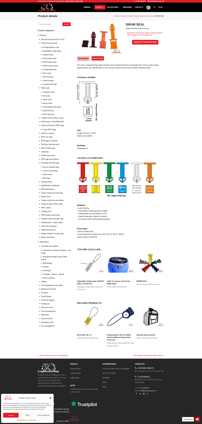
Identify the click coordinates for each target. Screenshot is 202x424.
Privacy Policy (32, 420)
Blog (104, 387)
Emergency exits (47, 322)
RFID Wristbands (47, 189)
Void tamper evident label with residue (148, 356)
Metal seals (45, 88)
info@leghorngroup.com (157, 1)
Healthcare (45, 304)
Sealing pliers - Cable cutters (52, 222)
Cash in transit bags (50, 171)
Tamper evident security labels (52, 200)
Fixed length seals (49, 58)
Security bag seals (49, 69)
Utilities (44, 282)
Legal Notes (74, 378)
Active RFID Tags (49, 130)
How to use (98, 58)
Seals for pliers (48, 111)
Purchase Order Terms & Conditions (116, 369)
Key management (47, 326)
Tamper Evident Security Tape (52, 219)
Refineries (45, 315)
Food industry (46, 296)
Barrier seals (47, 103)
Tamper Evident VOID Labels (52, 204)
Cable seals (47, 99)
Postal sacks (47, 174)
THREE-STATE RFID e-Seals (52, 118)
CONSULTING (79, 1)
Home (117, 16)
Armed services (47, 318)
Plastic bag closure (48, 155)
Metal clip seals (48, 114)
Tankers (46, 267)
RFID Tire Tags (46, 137)
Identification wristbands (50, 185)
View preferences (44, 415)
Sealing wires (46, 211)
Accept (10, 415)
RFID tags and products (50, 159)
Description (83, 58)
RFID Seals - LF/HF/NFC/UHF (52, 122)
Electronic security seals (50, 144)
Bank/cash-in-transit (48, 289)
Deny (27, 415)
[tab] (83, 58)
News (105, 382)
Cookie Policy (75, 373)
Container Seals (49, 92)
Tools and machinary (49, 226)
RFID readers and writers (50, 215)
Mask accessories (47, 237)
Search (66, 24)
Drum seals (149, 16)
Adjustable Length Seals (52, 51)
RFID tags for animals (49, 141)
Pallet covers (46, 196)
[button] (50, 398)
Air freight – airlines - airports (53, 274)
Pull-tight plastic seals (51, 47)
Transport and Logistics (49, 246)
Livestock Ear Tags (50, 84)
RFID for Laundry (47, 133)
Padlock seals (48, 55)
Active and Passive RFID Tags (52, 125)
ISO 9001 (106, 378)
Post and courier (47, 307)
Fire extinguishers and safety (52, 285)
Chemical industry (48, 300)
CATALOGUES (69, 1)
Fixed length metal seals (52, 107)
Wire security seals (48, 148)
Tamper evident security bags (52, 193)
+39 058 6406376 (140, 1)
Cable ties (45, 152)
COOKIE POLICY (22, 420)
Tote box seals (48, 77)
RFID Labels (46, 208)
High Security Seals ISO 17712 (52, 39)
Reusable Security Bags (50, 163)
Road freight (47, 263)
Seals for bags (48, 80)
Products (124, 16)
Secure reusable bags (51, 167)
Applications (44, 242)
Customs (44, 293)
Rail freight (47, 270)
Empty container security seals (52, 233)
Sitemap (59, 421)
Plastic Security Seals (136, 16)
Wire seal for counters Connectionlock (53, 356)
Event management (48, 311)
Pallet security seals (50, 66)
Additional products (48, 230)
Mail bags (46, 178)
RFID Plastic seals (50, 62)
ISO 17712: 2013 (109, 373)
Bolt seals (46, 96)
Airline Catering (48, 278)
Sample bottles (46, 182)
